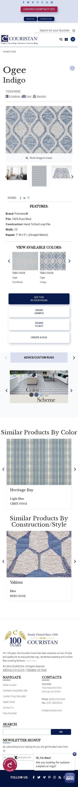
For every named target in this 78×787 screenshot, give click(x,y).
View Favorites (10, 713)
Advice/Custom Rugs (39, 357)
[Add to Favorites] (72, 68)
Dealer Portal (30, 18)
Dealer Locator (9, 685)
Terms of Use (36, 670)
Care (28, 96)
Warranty (41, 96)
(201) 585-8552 (54, 703)
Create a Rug (39, 337)
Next (72, 176)
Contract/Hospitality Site (39, 9)
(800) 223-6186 (57, 699)
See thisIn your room (39, 299)
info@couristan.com (52, 710)
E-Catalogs (14, 96)
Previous (6, 176)
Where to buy (39, 324)
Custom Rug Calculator (14, 696)
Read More (31, 660)
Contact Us (8, 707)
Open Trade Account (46, 18)
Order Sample (39, 312)
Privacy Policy (14, 670)
